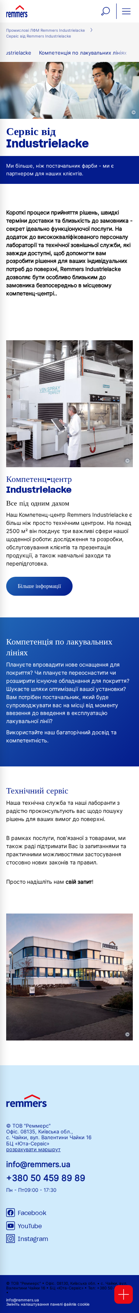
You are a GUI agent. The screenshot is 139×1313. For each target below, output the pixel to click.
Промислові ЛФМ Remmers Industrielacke (45, 30)
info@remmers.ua (38, 1164)
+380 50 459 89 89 (45, 1177)
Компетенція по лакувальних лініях (83, 53)
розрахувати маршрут (33, 1149)
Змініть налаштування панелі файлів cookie (48, 1304)
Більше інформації (39, 586)
